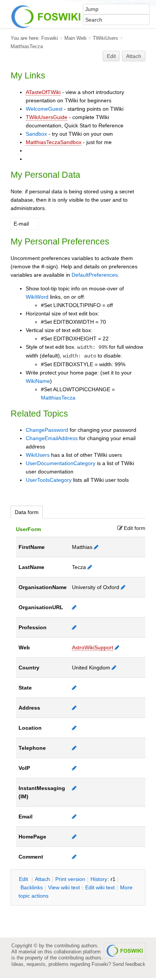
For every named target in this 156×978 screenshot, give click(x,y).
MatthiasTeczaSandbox (53, 142)
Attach (133, 56)
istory (98, 879)
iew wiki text (64, 887)
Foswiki (49, 38)
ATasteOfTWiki (43, 92)
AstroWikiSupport (92, 647)
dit (24, 879)
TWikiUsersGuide (46, 117)
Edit (111, 56)
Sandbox (36, 134)
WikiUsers (38, 455)
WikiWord (37, 297)
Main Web (75, 38)
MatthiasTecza (27, 46)
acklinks (31, 887)
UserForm (28, 529)
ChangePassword (47, 430)
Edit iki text (100, 887)
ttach (42, 879)
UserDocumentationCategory (60, 463)
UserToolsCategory (49, 480)
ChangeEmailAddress (52, 438)
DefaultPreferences (95, 275)
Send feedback (128, 964)
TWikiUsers (105, 38)
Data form (27, 512)
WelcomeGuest (44, 109)
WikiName (38, 381)
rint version (70, 879)
